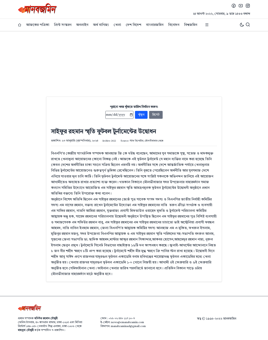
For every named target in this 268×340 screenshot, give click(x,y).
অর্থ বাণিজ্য (101, 25)
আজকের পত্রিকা (37, 25)
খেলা (117, 25)
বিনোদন (173, 25)
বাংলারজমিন (154, 25)
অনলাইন (82, 25)
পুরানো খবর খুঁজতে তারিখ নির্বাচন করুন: (134, 107)
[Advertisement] (134, 60)
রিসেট (156, 114)
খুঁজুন (141, 114)
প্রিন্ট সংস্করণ (62, 25)
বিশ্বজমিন (190, 25)
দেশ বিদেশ (133, 25)
